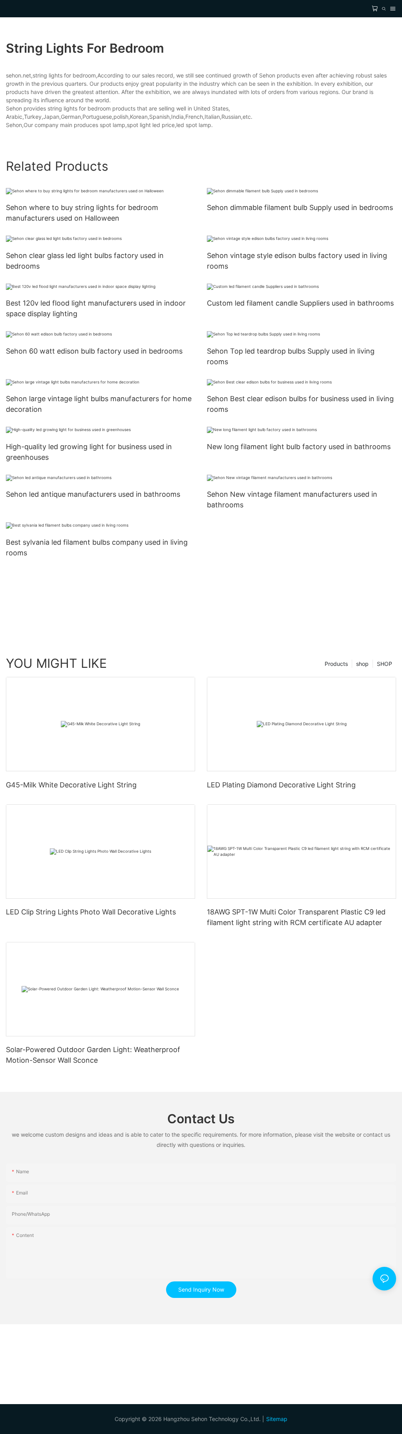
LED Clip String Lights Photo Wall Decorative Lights (91, 912)
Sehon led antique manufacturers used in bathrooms (93, 494)
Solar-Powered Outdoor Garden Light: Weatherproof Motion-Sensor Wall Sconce (93, 1054)
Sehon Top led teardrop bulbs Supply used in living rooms (291, 356)
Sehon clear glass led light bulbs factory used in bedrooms (85, 260)
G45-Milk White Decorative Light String (71, 785)
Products (336, 663)
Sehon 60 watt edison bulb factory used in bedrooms (94, 351)
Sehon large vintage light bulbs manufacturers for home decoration (99, 403)
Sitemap (276, 1419)
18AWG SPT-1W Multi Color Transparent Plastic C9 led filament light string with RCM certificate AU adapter (296, 917)
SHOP (384, 663)
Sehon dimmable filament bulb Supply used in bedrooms (300, 207)
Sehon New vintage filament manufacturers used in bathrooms (292, 499)
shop (362, 663)
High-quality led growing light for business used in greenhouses (89, 451)
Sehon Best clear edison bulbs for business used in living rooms (300, 403)
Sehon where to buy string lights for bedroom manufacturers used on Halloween (82, 212)
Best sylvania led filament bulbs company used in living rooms (97, 547)
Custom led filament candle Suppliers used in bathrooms (300, 303)
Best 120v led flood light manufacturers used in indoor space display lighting (96, 308)
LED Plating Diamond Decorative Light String (281, 785)
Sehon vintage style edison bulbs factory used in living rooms (297, 260)
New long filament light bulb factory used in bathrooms (299, 446)
